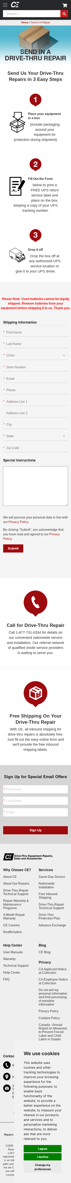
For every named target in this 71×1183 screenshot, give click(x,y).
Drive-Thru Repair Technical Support (15, 892)
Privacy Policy (18, 522)
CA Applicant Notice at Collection (53, 970)
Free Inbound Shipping (48, 895)
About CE (10, 876)
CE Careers (11, 925)
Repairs (8, 1134)
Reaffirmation (12, 932)
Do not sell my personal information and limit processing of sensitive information (53, 997)
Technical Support (15, 965)
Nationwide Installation (47, 885)
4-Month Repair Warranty (14, 916)
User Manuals (13, 952)
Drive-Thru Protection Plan (49, 916)
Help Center (11, 972)
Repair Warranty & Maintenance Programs (16, 904)
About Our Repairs (16, 883)
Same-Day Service (52, 876)
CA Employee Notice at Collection (53, 981)
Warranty (9, 959)
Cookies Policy (49, 1018)
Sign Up (36, 830)
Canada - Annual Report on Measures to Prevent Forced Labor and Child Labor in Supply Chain (53, 1033)
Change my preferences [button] (43, 1167)
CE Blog (44, 952)
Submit (13, 548)
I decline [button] (42, 1156)
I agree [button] (42, 1148)
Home (24, 22)
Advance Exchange (52, 925)
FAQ (6, 979)
